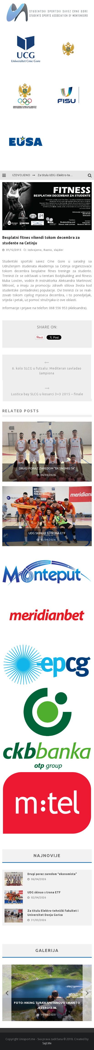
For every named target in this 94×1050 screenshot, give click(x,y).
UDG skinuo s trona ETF (47, 533)
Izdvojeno (35, 249)
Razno (48, 249)
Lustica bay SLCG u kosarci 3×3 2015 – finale (47, 394)
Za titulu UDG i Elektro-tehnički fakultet (63, 175)
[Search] (91, 175)
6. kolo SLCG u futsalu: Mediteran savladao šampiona (46, 371)
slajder (58, 249)
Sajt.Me (47, 1043)
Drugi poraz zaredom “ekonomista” (47, 468)
